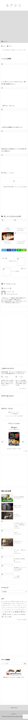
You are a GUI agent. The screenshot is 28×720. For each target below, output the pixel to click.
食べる (7, 617)
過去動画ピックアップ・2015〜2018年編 (20, 568)
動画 (17, 611)
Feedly (11, 400)
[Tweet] (3, 250)
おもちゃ (7, 601)
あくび (3, 601)
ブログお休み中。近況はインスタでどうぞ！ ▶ (14, 50)
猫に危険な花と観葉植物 (19, 559)
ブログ (10, 46)
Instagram (24, 400)
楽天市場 (9, 448)
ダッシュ (5, 607)
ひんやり (15, 186)
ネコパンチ (17, 607)
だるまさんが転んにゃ (7, 384)
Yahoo (19, 448)
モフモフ (19, 186)
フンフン (12, 609)
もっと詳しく (23, 388)
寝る (22, 611)
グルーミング (10, 605)
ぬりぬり (14, 603)
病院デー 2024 (17, 505)
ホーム (3, 46)
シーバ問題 (16, 576)
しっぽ (3, 603)
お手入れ (13, 601)
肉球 (23, 614)
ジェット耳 (17, 605)
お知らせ (18, 601)
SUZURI (19, 416)
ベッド (17, 609)
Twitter (3, 400)
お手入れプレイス (18, 541)
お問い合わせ (14, 707)
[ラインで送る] (19, 250)
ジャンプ (22, 605)
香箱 (10, 617)
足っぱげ (16, 514)
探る (22, 186)
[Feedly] (24, 250)
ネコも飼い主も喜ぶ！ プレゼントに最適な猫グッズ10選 (20, 524)
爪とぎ (17, 614)
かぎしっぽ (23, 601)
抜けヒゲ (16, 532)
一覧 (25, 451)
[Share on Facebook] (9, 250)
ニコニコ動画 (20, 400)
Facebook (7, 400)
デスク (9, 607)
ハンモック (6, 609)
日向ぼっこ (10, 614)
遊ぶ (3, 617)
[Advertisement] (14, 25)
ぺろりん (18, 603)
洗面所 (25, 186)
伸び (14, 612)
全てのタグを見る (22, 619)
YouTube (16, 400)
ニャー (12, 607)
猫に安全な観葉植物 (19, 497)
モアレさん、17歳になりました (20, 550)
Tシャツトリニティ (10, 416)
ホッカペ (21, 609)
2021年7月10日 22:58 (11, 294)
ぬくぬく (8, 603)
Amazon (15, 448)
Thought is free (22, 716)
